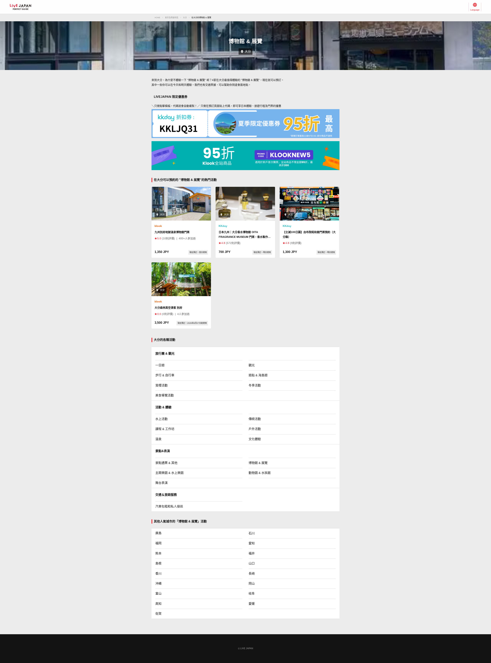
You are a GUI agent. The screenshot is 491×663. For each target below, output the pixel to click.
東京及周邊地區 (171, 17)
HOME (157, 17)
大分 (185, 17)
